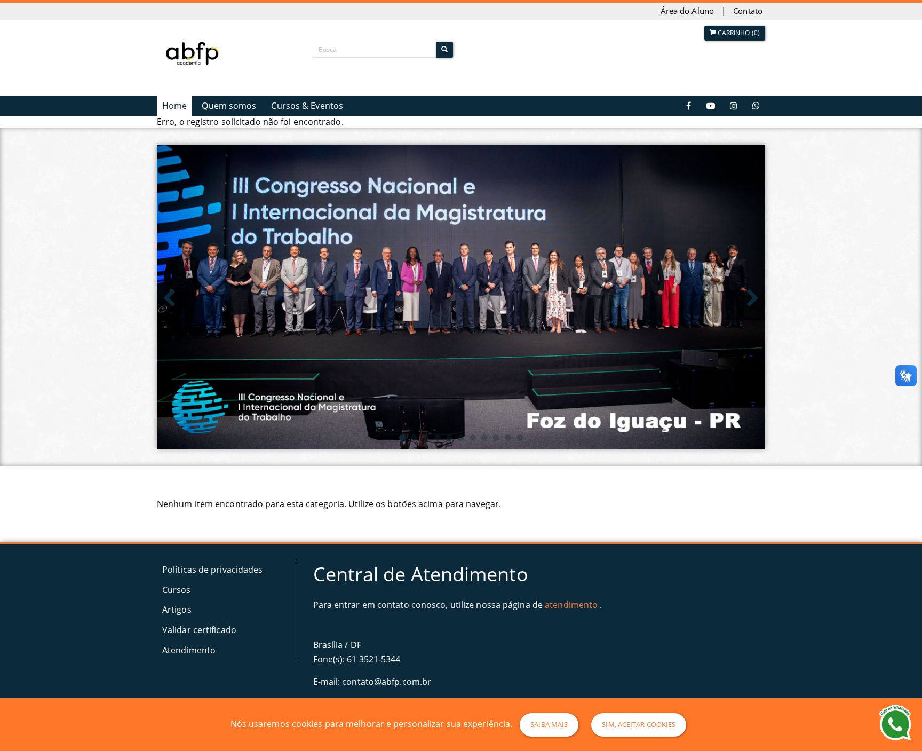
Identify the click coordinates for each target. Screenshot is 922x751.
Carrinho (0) (738, 32)
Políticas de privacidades (212, 569)
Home (174, 106)
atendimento (571, 605)
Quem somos (229, 106)
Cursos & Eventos (307, 106)
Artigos (177, 609)
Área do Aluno (687, 10)
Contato (747, 10)
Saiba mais (549, 724)
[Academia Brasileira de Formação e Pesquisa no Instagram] (734, 106)
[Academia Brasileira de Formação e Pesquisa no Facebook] (689, 106)
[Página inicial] (194, 52)
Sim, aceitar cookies (638, 724)
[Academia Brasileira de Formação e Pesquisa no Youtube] (710, 106)
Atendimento (189, 650)
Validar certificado (199, 630)
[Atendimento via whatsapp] (756, 106)
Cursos (176, 590)
